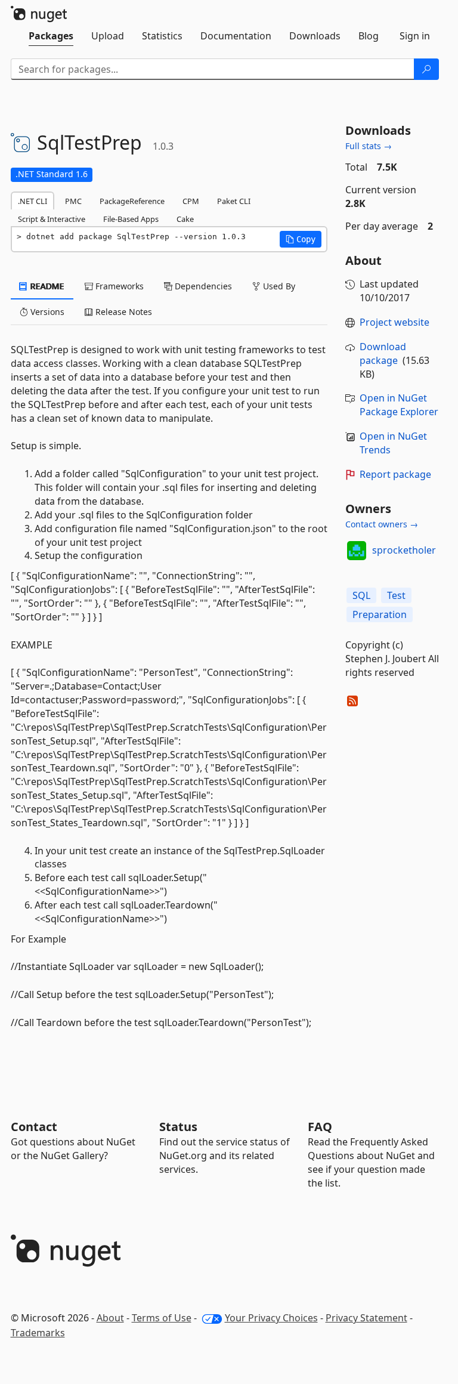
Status (178, 1127)
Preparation (379, 614)
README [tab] (46, 286)
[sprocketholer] (356, 550)
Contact (34, 1127)
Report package (395, 474)
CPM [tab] (190, 201)
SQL (361, 595)
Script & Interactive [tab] (51, 219)
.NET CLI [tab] (32, 201)
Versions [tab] (46, 311)
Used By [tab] (278, 286)
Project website (394, 322)
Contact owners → (381, 524)
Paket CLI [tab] (233, 201)
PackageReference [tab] (132, 201)
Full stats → (368, 146)
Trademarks (38, 1332)
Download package (383, 353)
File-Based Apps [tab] (131, 219)
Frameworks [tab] (118, 286)
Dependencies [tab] (202, 286)
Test (396, 595)
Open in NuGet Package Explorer (399, 404)
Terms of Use (161, 1317)
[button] (300, 239)
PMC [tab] (73, 201)
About (110, 1317)
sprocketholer (404, 550)
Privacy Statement (366, 1317)
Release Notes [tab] (122, 311)
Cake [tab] (185, 219)
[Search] (426, 69)
